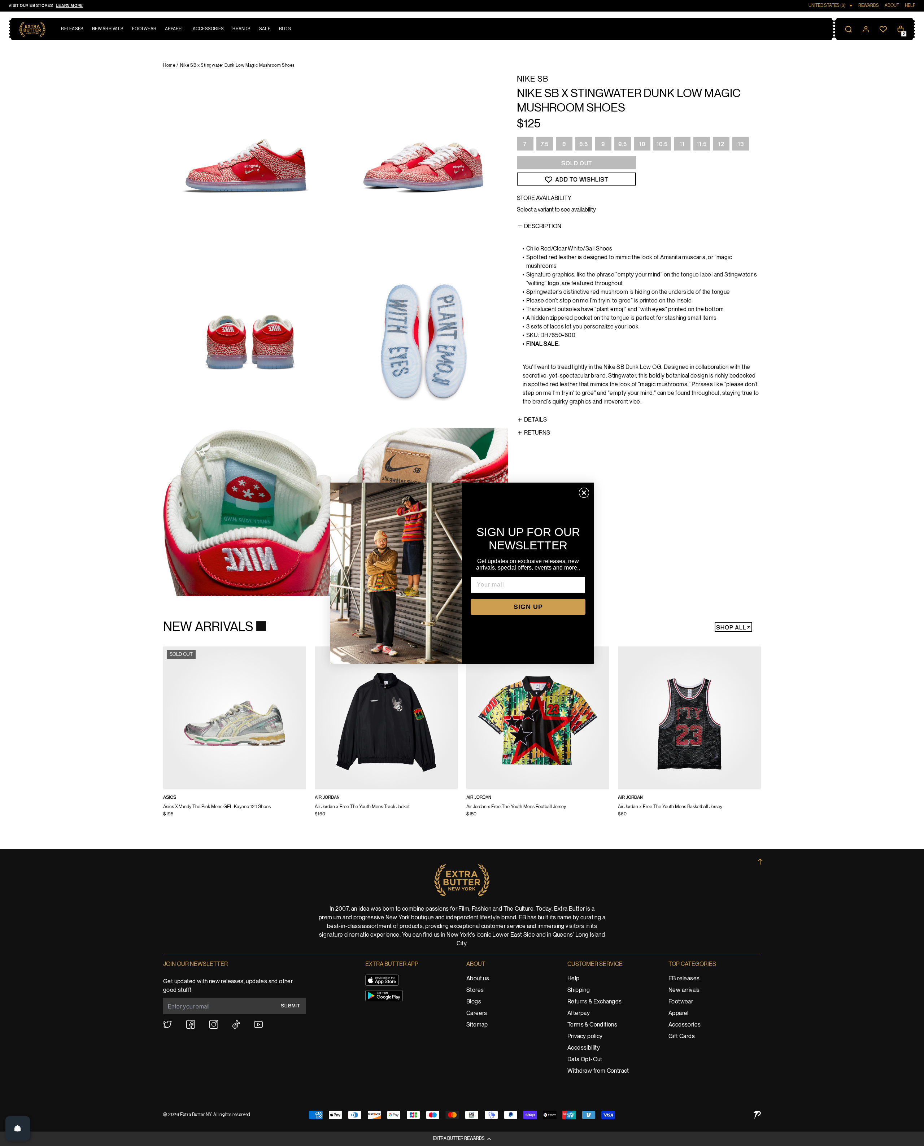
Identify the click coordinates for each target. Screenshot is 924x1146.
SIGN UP (528, 606)
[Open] (17, 1128)
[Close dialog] (584, 492)
